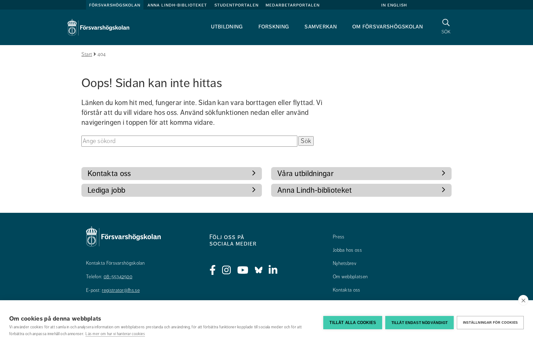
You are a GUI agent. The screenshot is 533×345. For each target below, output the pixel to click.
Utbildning (227, 26)
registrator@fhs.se (120, 290)
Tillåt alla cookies (352, 322)
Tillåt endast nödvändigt (419, 323)
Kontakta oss (109, 173)
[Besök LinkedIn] (273, 270)
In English (394, 5)
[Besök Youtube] (243, 270)
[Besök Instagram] (226, 270)
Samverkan (320, 26)
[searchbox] (189, 141)
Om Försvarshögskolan (387, 26)
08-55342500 (118, 277)
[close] (523, 300)
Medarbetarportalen (293, 5)
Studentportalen (236, 5)
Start (86, 54)
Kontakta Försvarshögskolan (115, 263)
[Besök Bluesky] (258, 270)
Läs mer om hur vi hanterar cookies (115, 333)
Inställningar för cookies (490, 322)
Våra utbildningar (305, 173)
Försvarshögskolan (114, 5)
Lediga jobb (106, 190)
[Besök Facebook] (212, 270)
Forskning (273, 26)
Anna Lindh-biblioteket (177, 5)
